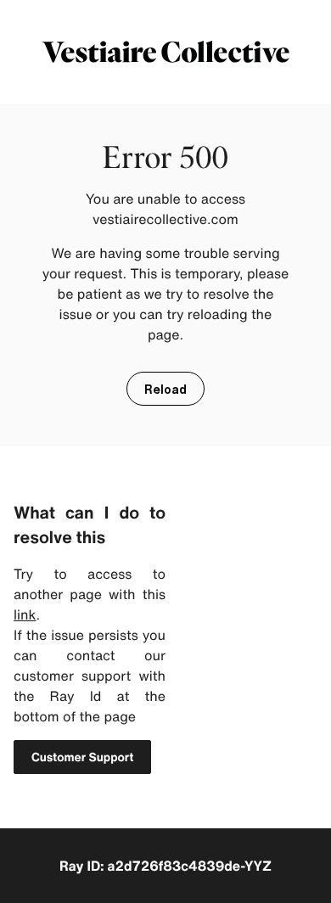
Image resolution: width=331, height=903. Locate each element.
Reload (165, 389)
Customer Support (82, 757)
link (25, 614)
